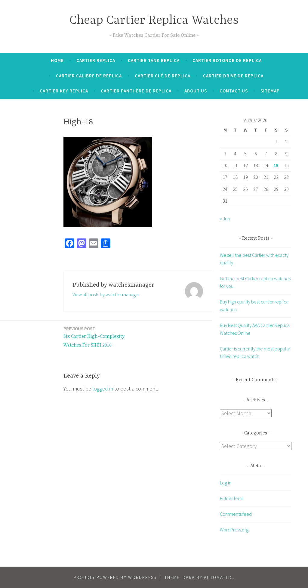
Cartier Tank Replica (154, 60)
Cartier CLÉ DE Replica (162, 76)
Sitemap (270, 91)
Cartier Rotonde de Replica (227, 60)
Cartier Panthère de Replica (136, 91)
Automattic (218, 577)
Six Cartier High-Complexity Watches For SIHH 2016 (94, 337)
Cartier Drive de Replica (233, 76)
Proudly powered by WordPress (115, 577)
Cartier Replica (95, 60)
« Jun (225, 219)
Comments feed (236, 514)
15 (276, 165)
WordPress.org (234, 530)
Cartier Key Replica (64, 91)
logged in (102, 388)
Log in (225, 483)
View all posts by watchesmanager (106, 294)
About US (195, 91)
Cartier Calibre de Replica (89, 76)
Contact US (234, 91)
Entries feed (231, 498)
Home (57, 60)
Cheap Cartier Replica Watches (154, 21)
